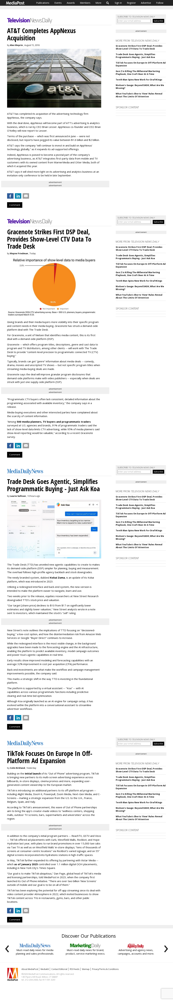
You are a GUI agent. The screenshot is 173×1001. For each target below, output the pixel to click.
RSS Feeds (74, 969)
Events (58, 2)
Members (85, 2)
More (98, 2)
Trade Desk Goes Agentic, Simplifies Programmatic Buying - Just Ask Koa (135, 56)
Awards (71, 2)
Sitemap (86, 969)
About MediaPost (29, 969)
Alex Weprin (16, 45)
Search (108, 3)
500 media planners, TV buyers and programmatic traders (54, 421)
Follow (159, 2)
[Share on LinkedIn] (18, 196)
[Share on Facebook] (10, 196)
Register (131, 2)
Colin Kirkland (17, 768)
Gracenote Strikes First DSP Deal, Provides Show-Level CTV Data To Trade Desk (139, 47)
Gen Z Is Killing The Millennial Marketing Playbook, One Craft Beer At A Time (138, 73)
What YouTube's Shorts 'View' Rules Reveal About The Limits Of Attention (139, 95)
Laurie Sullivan (18, 496)
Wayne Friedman (19, 253)
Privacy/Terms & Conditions (105, 969)
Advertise (146, 2)
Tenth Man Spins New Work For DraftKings (139, 79)
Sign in (118, 2)
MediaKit (45, 969)
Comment (14, 204)
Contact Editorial (59, 969)
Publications (42, 2)
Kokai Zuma (57, 577)
